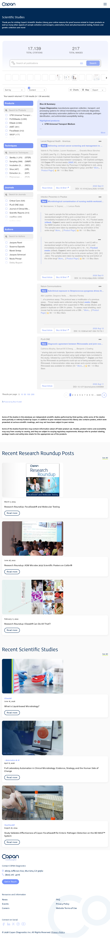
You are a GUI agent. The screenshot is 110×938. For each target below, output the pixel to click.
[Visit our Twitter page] (13, 924)
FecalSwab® (9, 825)
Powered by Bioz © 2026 (12, 402)
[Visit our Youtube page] (23, 924)
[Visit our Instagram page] (18, 925)
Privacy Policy (62, 903)
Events (5, 903)
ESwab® (7, 698)
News (4, 899)
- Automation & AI (11, 760)
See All (105, 458)
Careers (5, 908)
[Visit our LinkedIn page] (8, 925)
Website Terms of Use (66, 908)
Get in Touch (10, 881)
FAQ (58, 899)
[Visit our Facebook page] (3, 925)
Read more (12, 513)
